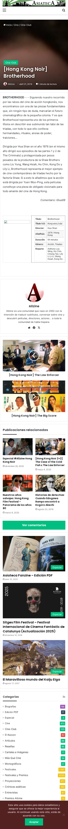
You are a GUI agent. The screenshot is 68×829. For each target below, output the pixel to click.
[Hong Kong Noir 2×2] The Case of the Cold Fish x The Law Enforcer (50, 462)
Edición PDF (11, 712)
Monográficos (13, 763)
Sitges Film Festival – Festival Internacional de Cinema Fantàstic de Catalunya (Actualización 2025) (34, 626)
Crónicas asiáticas (15, 786)
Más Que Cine (13, 757)
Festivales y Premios (16, 775)
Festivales (10, 769)
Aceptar (34, 821)
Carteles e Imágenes (16, 752)
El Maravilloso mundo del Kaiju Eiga (31, 679)
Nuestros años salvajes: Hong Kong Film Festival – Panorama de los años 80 (17, 501)
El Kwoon (10, 734)
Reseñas (9, 746)
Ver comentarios (34, 525)
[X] (39, 328)
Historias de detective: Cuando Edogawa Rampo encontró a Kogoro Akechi (50, 500)
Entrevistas (11, 792)
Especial (9, 717)
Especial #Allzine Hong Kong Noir (17, 460)
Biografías (10, 706)
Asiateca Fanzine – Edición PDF (28, 575)
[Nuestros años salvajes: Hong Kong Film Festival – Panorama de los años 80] (18, 483)
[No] (63, 815)
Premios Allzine (13, 798)
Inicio (9, 24)
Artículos (10, 740)
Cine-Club (26, 24)
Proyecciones (13, 780)
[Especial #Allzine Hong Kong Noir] (18, 446)
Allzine (11, 84)
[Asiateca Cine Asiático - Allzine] (34, 3)
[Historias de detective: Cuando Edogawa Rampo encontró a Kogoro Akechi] (50, 483)
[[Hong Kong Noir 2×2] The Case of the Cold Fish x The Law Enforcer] (50, 446)
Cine (16, 24)
